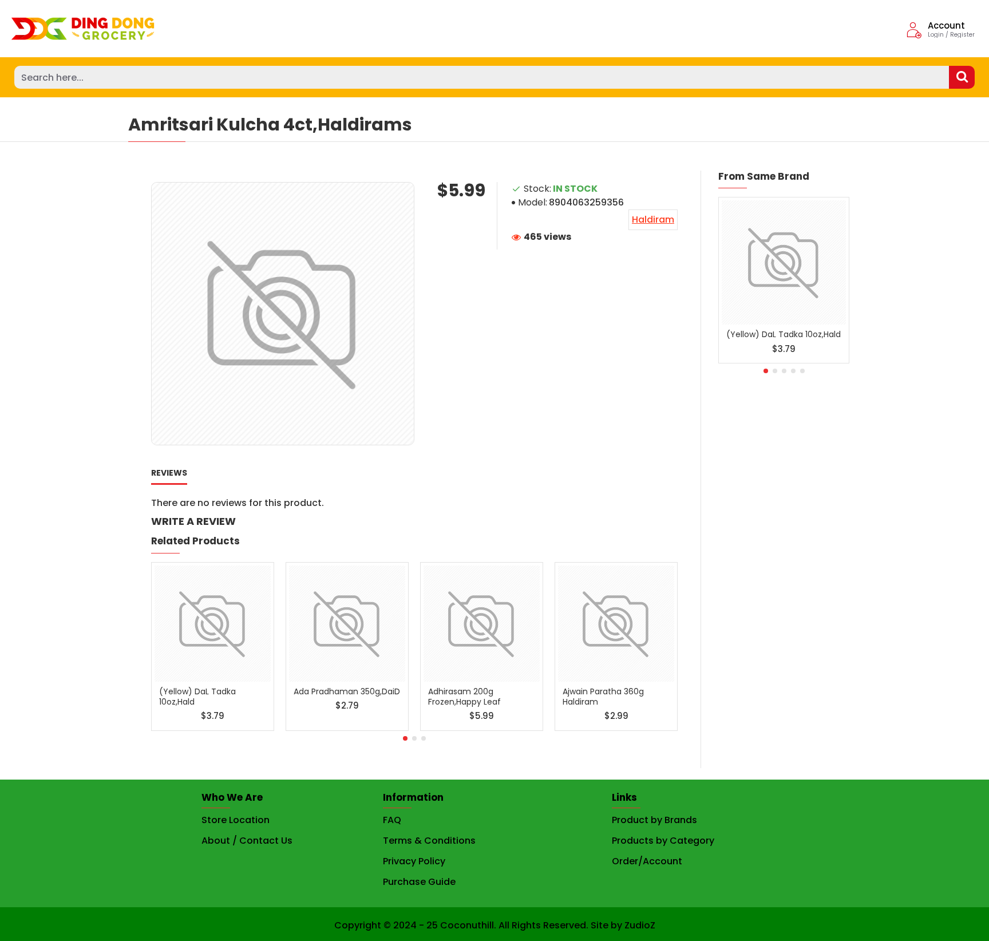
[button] (405, 738)
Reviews (169, 473)
